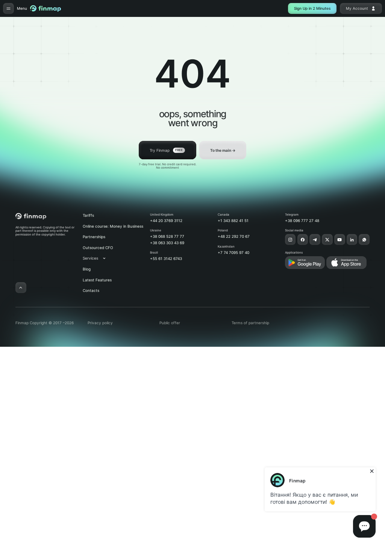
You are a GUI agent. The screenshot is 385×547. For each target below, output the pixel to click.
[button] (98, 258)
